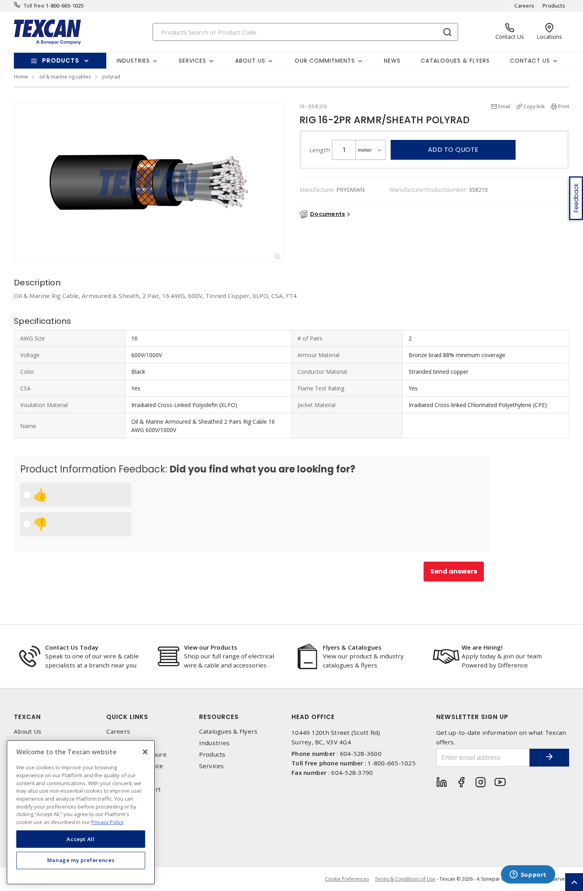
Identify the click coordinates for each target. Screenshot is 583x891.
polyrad (111, 76)
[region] (80, 812)
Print (563, 106)
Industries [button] (133, 61)
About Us (27, 731)
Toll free (34, 5)
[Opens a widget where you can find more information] (528, 875)
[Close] (145, 752)
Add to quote (453, 149)
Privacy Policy (107, 821)
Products (554, 5)
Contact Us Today (71, 647)
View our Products (210, 647)
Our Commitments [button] (325, 61)
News (392, 61)
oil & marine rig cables (65, 76)
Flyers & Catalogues (352, 647)
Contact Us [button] (530, 61)
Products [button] (60, 60)
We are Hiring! (482, 647)
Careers (524, 5)
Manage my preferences (81, 860)
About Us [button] (250, 61)
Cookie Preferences (347, 879)
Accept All (81, 838)
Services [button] (192, 61)
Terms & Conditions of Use (405, 879)
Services (211, 766)
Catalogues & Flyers (455, 61)
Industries (214, 743)
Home (21, 76)
